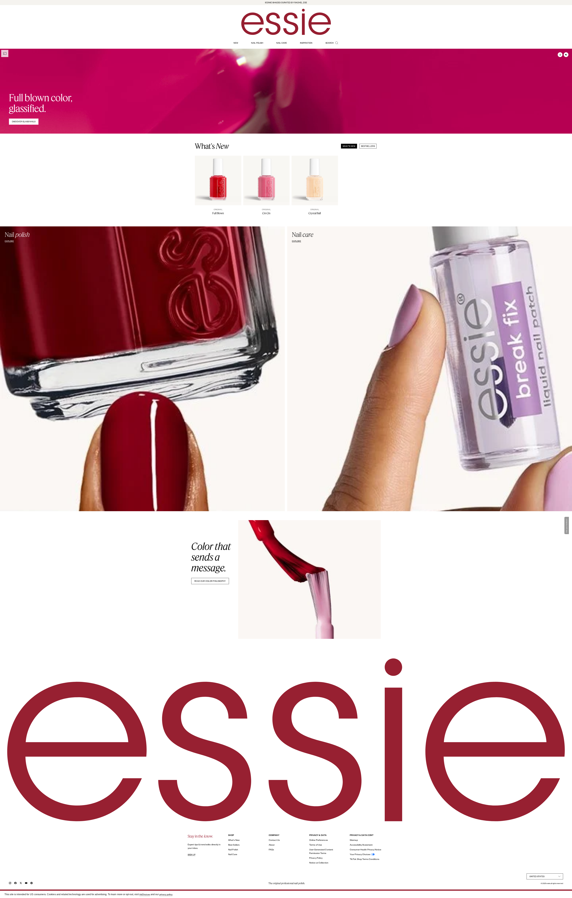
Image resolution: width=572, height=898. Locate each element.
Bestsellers (368, 146)
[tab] (348, 146)
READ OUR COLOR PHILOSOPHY (210, 581)
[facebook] (15, 883)
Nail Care (232, 854)
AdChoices (144, 894)
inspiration (306, 43)
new (236, 43)
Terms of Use (315, 844)
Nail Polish (233, 849)
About (272, 844)
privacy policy (165, 894)
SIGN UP (191, 854)
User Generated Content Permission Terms (321, 851)
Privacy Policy (315, 857)
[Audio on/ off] (566, 54)
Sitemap (354, 840)
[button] (567, 525)
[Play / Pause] (560, 54)
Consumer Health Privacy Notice (365, 849)
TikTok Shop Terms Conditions (364, 859)
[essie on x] (21, 883)
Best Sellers (234, 844)
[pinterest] (31, 883)
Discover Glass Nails (23, 121)
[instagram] (10, 883)
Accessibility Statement (361, 844)
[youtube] (26, 883)
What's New (349, 146)
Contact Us (274, 840)
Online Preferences (318, 840)
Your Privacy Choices (360, 854)
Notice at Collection (318, 862)
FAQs (271, 849)
